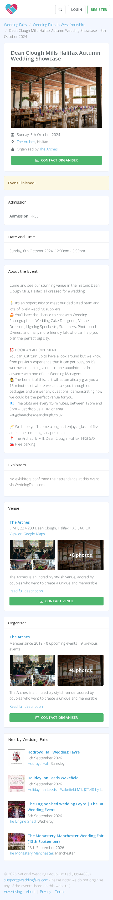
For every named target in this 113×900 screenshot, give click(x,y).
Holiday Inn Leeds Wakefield (53, 777)
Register (99, 9)
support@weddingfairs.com (26, 879)
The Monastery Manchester (30, 853)
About (31, 891)
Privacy (45, 891)
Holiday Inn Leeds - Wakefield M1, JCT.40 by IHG (67, 789)
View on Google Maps (27, 533)
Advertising (13, 891)
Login (76, 9)
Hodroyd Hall (38, 763)
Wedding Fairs (15, 24)
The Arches (26, 141)
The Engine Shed (22, 821)
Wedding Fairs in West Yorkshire (59, 24)
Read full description (26, 590)
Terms (60, 891)
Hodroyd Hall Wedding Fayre (54, 752)
